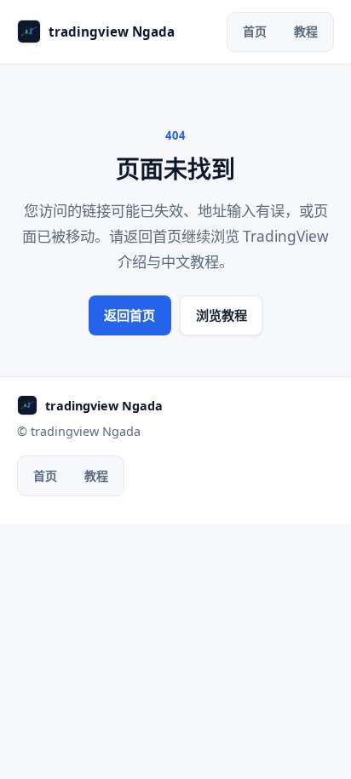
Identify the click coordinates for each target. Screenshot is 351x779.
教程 (306, 31)
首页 (255, 31)
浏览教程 (221, 315)
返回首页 (129, 315)
